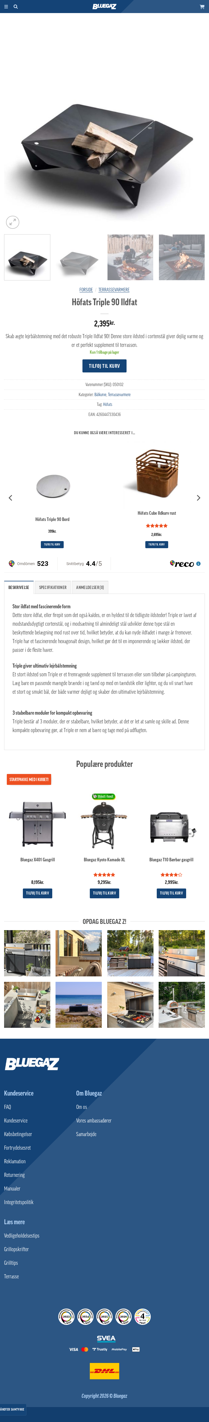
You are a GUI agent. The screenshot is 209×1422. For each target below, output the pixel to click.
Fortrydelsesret (17, 1148)
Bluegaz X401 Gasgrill (37, 859)
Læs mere (14, 1222)
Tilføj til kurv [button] (52, 544)
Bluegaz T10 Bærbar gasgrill (171, 859)
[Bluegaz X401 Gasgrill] (37, 821)
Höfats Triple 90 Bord (52, 519)
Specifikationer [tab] (53, 587)
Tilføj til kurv (104, 366)
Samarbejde (86, 1134)
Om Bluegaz (89, 1093)
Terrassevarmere (114, 289)
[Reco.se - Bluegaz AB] (66, 1317)
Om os (81, 1107)
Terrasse (11, 1276)
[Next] (194, 130)
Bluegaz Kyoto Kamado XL (104, 859)
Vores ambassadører (94, 1121)
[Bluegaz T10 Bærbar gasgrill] (171, 821)
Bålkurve (100, 394)
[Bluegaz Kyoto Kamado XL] (104, 821)
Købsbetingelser (18, 1134)
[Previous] (15, 130)
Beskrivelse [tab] (18, 587)
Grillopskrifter (16, 1249)
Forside (86, 289)
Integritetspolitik (18, 1202)
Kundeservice (18, 1093)
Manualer (12, 1189)
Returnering (14, 1175)
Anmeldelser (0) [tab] (90, 587)
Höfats (107, 404)
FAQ (7, 1107)
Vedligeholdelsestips (21, 1236)
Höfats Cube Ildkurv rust (157, 513)
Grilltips (11, 1263)
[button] (202, 6)
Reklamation (15, 1161)
